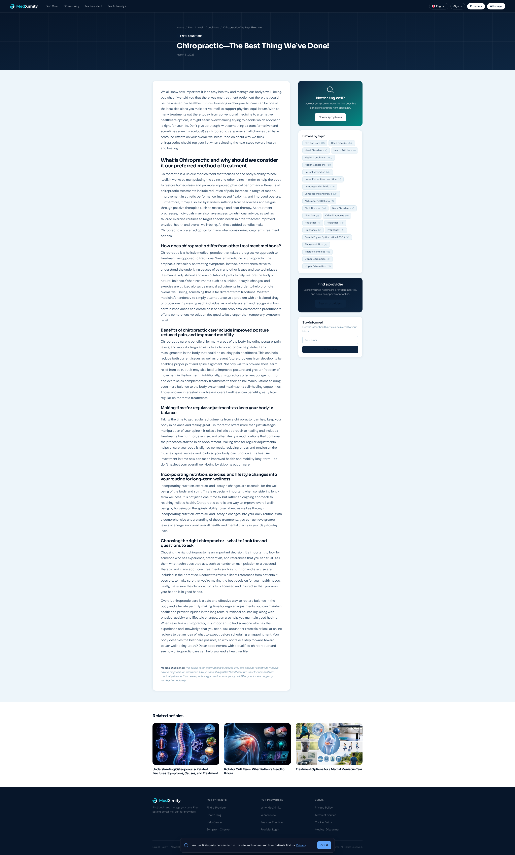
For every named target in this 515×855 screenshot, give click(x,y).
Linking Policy (160, 847)
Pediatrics (312, 222)
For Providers (93, 6)
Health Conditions (208, 27)
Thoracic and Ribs (317, 251)
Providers (476, 6)
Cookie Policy (323, 822)
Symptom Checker (219, 829)
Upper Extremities (317, 259)
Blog (190, 27)
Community (71, 6)
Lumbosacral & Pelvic (320, 186)
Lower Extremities (317, 172)
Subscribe (330, 349)
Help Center (214, 822)
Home (180, 27)
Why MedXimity (271, 807)
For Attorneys (117, 6)
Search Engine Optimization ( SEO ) (327, 237)
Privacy (301, 845)
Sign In (457, 6)
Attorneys (496, 6)
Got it (324, 845)
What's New (268, 815)
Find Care (52, 6)
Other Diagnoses (337, 215)
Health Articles (345, 150)
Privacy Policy (324, 807)
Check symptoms (330, 117)
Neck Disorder (315, 208)
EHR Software (315, 143)
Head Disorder (341, 143)
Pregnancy (313, 230)
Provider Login (270, 829)
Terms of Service (325, 815)
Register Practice (272, 822)
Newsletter (177, 847)
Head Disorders (316, 150)
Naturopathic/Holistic (319, 201)
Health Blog (214, 815)
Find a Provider (216, 807)
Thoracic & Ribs (316, 244)
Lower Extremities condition (323, 179)
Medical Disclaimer (327, 829)
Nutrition (312, 215)
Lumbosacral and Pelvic (321, 193)
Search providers (330, 303)
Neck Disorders (343, 208)
